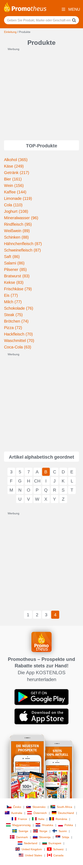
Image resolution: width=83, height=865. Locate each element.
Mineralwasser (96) (21, 218)
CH (37, 480)
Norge (43, 831)
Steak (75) (13, 314)
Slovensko (39, 806)
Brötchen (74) (16, 321)
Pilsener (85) (15, 269)
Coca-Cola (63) (17, 347)
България (55, 843)
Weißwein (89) (17, 231)
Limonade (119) (18, 198)
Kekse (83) (14, 282)
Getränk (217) (16, 172)
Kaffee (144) (15, 192)
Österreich (40, 813)
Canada (58, 855)
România (61, 819)
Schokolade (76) (18, 308)
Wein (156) (14, 185)
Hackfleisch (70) (18, 334)
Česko (17, 806)
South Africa (64, 806)
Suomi (63, 831)
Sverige (23, 831)
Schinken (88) (16, 237)
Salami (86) (14, 263)
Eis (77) (11, 295)
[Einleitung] (25, 6)
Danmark (22, 837)
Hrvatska (47, 825)
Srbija (65, 837)
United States (33, 855)
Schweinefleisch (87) (22, 250)
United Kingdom (32, 849)
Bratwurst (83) (17, 276)
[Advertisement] (41, 92)
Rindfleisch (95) (18, 224)
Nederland (30, 843)
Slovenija (45, 837)
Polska (68, 825)
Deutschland (66, 813)
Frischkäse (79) (18, 289)
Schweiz (58, 849)
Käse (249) (14, 166)
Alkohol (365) (16, 159)
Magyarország (21, 825)
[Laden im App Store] (41, 716)
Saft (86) (12, 256)
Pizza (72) (13, 327)
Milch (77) (13, 302)
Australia (16, 813)
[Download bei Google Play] (41, 696)
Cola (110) (13, 205)
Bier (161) (13, 179)
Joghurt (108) (16, 211)
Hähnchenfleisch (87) (23, 243)
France (22, 819)
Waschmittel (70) (19, 340)
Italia (41, 819)
